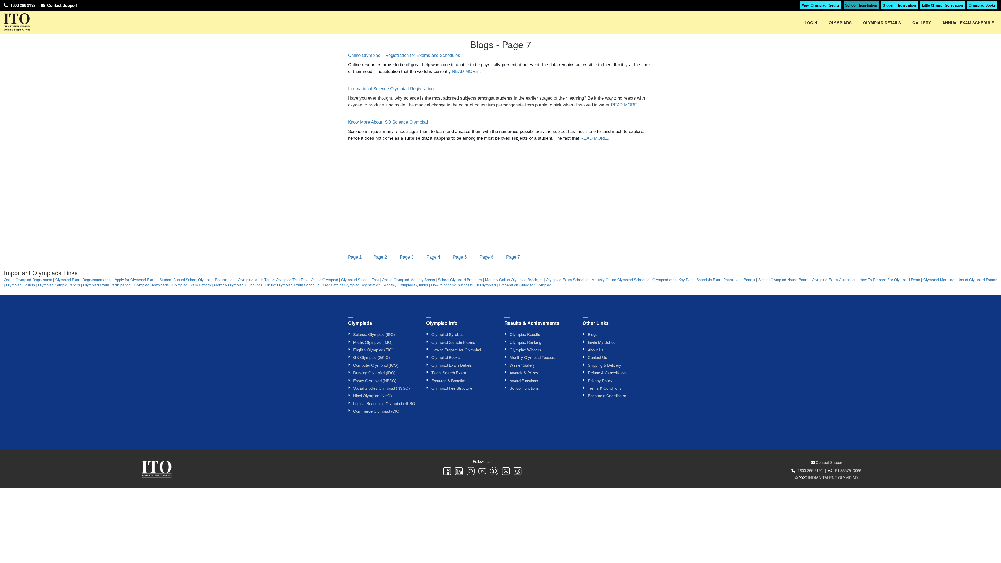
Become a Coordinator (607, 395)
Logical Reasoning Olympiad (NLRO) (385, 403)
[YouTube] (482, 472)
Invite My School (602, 342)
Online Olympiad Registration (28, 279)
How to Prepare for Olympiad (456, 349)
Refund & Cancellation (607, 372)
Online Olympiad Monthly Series (408, 279)
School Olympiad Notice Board (783, 279)
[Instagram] (470, 472)
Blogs (592, 334)
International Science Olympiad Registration (391, 88)
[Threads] (517, 472)
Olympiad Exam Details (451, 365)
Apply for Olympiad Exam (135, 279)
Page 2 (380, 257)
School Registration (861, 5)
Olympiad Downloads (151, 284)
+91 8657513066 (847, 470)
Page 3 (406, 257)
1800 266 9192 (22, 5)
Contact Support (62, 5)
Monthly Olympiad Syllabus (405, 284)
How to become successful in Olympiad (463, 284)
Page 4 (433, 257)
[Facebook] (447, 472)
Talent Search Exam (448, 372)
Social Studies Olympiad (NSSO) (381, 388)
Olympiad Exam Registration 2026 (83, 279)
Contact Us (597, 357)
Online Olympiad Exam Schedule (292, 284)
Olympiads (840, 23)
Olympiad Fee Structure (451, 388)
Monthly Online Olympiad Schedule (620, 279)
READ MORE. (624, 104)
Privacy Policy (600, 380)
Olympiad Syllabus (447, 334)
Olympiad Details (882, 23)
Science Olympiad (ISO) (374, 334)
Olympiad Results (20, 284)
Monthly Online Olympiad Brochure (514, 279)
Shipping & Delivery (604, 365)
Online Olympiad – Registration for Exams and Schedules (404, 55)
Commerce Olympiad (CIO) (377, 411)
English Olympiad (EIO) (373, 349)
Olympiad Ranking (525, 342)
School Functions (524, 388)
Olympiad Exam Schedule (567, 279)
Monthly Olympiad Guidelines (238, 284)
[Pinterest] (494, 472)
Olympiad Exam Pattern (191, 284)
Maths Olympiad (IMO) (373, 342)
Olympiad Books (982, 5)
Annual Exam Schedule (968, 23)
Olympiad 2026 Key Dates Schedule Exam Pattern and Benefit (703, 279)
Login (811, 23)
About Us (596, 349)
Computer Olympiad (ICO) (375, 365)
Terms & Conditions (604, 388)
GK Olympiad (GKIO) (371, 357)
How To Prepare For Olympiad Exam (889, 279)
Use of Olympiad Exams (977, 279)
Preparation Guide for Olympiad (525, 284)
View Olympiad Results (820, 5)
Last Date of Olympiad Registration (351, 284)
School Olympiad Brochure (460, 279)
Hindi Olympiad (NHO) (372, 395)
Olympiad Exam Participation (107, 284)
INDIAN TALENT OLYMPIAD (833, 477)
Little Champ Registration (942, 5)
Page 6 (486, 257)
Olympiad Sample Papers (59, 284)
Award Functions (524, 380)
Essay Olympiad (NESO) (374, 380)
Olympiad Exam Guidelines (834, 279)
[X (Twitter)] (505, 472)
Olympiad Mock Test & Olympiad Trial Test (273, 279)
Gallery (921, 23)
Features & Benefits (448, 380)
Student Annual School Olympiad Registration (197, 279)
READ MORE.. (466, 71)
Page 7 (513, 257)
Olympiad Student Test (360, 279)
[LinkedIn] (458, 472)
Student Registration (899, 5)
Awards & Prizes (524, 372)
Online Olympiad (324, 279)
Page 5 (460, 257)
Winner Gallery (522, 365)
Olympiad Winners (525, 349)
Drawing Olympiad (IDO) (374, 372)
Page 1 (355, 257)
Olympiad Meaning (938, 279)
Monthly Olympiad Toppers (533, 357)
